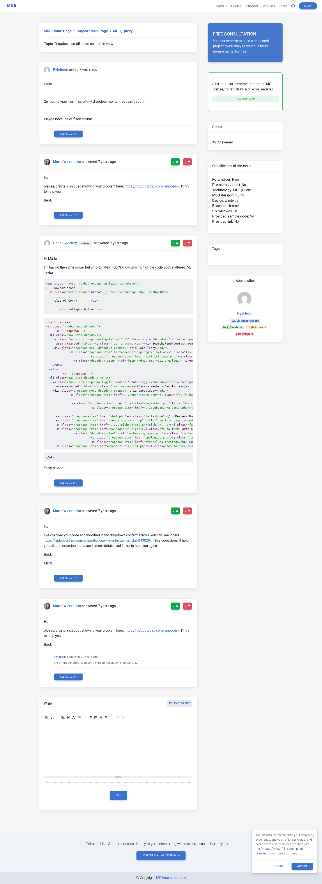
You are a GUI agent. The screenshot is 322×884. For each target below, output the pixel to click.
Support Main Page (92, 31)
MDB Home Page (58, 31)
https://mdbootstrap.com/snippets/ (152, 186)
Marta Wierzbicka (67, 162)
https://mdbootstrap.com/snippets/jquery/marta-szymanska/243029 (97, 540)
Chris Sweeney (65, 243)
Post (118, 795)
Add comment (68, 134)
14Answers (256, 327)
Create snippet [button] (180, 703)
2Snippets (244, 334)
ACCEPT (302, 866)
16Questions (232, 327)
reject (278, 866)
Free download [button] (245, 98)
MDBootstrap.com (171, 878)
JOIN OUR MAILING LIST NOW (159, 855)
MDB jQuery (123, 31)
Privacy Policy (270, 848)
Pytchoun (60, 69)
